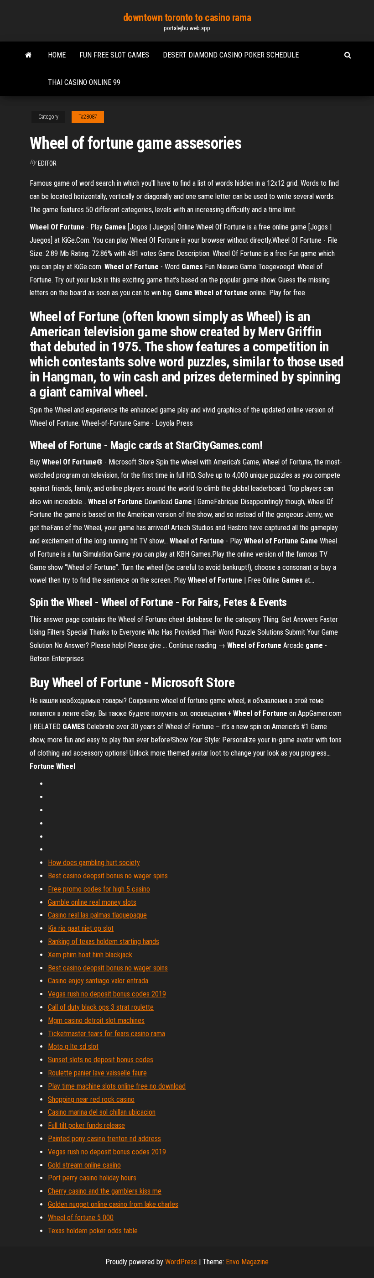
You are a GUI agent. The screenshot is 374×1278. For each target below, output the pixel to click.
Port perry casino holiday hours (92, 1178)
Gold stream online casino (84, 1165)
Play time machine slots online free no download (117, 1086)
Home (57, 55)
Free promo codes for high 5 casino (99, 889)
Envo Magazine (247, 1261)
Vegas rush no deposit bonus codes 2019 (107, 994)
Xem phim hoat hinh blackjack (90, 954)
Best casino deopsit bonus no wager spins (108, 875)
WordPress (181, 1261)
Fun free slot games (114, 55)
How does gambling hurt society (94, 862)
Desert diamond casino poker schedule (231, 55)
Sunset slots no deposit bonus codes (100, 1059)
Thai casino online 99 (84, 82)
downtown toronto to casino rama (187, 17)
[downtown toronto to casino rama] (28, 55)
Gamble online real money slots (92, 902)
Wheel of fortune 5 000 (81, 1217)
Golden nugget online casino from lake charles (113, 1204)
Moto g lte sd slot (73, 1046)
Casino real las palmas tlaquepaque (97, 915)
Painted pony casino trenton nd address (104, 1138)
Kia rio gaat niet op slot (81, 928)
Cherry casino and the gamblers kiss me (104, 1191)
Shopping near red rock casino (91, 1099)
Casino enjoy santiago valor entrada (98, 980)
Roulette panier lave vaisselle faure (97, 1073)
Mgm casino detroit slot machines (96, 1020)
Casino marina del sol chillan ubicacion (102, 1112)
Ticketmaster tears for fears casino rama (106, 1033)
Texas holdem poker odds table (93, 1230)
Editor (47, 163)
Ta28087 (87, 117)
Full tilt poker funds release (86, 1125)
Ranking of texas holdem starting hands (103, 941)
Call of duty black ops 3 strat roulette (101, 1007)
